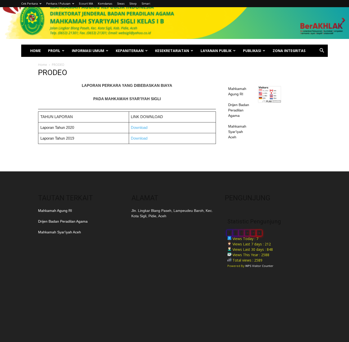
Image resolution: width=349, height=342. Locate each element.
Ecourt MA (86, 3)
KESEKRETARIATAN (172, 50)
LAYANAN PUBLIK (216, 50)
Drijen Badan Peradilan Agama (238, 110)
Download (139, 127)
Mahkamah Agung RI (55, 211)
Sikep (133, 3)
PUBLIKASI (252, 50)
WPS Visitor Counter (259, 266)
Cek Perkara (29, 3)
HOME (35, 50)
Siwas (120, 3)
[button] (322, 51)
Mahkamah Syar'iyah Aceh (237, 131)
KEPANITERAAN (130, 50)
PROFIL (54, 50)
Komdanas (105, 3)
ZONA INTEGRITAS (289, 50)
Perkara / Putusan (58, 3)
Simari (146, 3)
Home (42, 65)
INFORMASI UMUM (88, 50)
